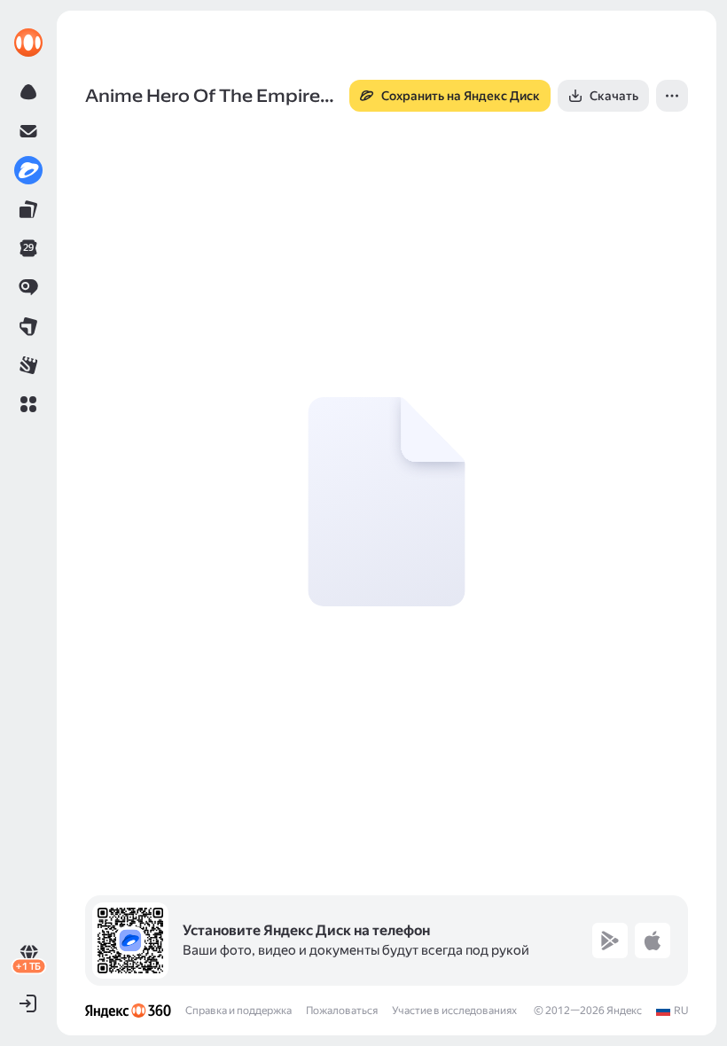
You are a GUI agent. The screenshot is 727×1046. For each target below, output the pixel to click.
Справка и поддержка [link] (238, 1010)
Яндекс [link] (624, 1010)
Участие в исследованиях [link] (454, 1010)
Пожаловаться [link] (342, 1010)
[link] (28, 42)
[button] (28, 404)
